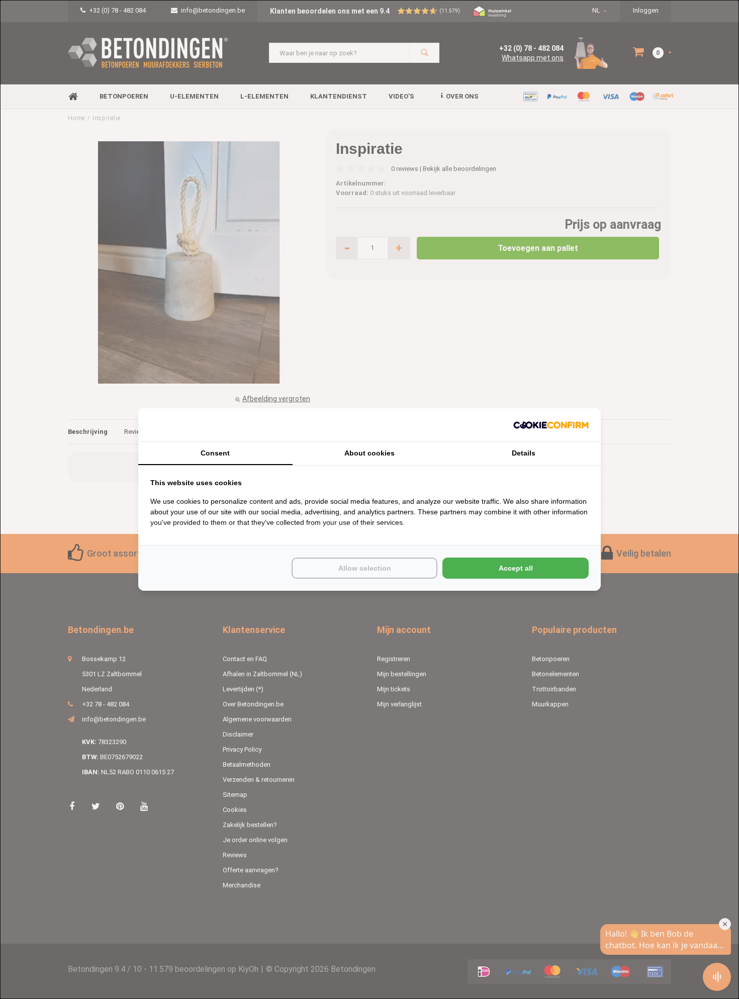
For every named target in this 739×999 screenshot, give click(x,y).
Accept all (516, 568)
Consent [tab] (215, 453)
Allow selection (364, 568)
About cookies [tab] (369, 453)
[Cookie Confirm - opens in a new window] (551, 425)
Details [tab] (523, 453)
